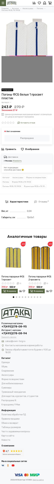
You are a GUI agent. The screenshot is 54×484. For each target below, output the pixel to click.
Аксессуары (17, 177)
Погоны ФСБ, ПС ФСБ (12, 186)
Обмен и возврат (10, 423)
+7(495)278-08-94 (14, 333)
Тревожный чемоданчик (14, 392)
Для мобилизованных (12, 383)
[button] (13, 297)
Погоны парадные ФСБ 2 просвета (39, 278)
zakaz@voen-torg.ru (15, 341)
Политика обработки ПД (14, 414)
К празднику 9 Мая (11, 404)
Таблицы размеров (11, 427)
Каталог (6, 177)
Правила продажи (11, 419)
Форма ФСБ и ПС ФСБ (21, 182)
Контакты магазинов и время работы (24, 345)
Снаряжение (8, 371)
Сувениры (7, 387)
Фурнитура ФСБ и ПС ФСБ (35, 186)
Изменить (17, 161)
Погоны (6, 182)
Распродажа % (9, 400)
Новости (6, 440)
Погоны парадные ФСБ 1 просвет (13, 278)
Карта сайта (8, 435)
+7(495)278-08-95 (14, 326)
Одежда (6, 362)
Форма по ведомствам (36, 177)
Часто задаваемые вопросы (16, 431)
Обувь (5, 366)
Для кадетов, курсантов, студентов (20, 396)
